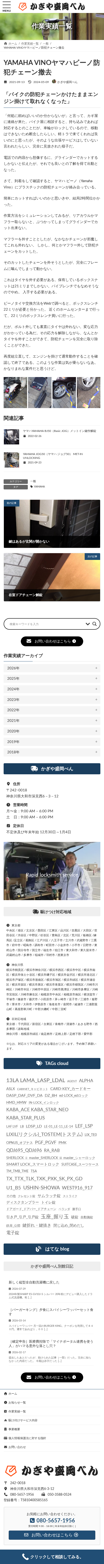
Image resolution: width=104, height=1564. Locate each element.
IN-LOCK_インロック (44, 1102)
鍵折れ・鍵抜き (36, 1225)
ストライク (70, 1196)
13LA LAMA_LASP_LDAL (35, 1080)
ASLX (10, 1089)
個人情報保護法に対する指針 (27, 1438)
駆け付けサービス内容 (22, 1420)
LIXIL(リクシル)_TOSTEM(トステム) (44, 1134)
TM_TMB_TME (17, 1171)
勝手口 (76, 1209)
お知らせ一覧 (17, 1402)
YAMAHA (39, 487)
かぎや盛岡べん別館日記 (52, 1266)
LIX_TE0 (91, 1135)
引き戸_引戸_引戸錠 (22, 1217)
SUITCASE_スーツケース (80, 1164)
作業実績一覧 (17, 1411)
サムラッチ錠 (49, 1196)
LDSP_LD (34, 1126)
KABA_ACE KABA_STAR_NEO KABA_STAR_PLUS (37, 1114)
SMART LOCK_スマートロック (32, 1164)
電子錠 (12, 1233)
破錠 (74, 1217)
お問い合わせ (17, 1447)
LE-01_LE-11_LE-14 (58, 1126)
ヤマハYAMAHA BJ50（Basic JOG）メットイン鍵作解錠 (59, 430)
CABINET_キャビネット (32, 1089)
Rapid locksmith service (52, 875)
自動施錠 (87, 1217)
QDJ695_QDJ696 (24, 1150)
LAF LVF (12, 1126)
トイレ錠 (48, 1202)
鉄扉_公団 (13, 1225)
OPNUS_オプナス (19, 1143)
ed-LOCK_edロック (73, 1095)
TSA (34, 1171)
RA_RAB (52, 1150)
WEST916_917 (77, 1188)
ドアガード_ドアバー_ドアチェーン (31, 1209)
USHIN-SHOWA (41, 1187)
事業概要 (14, 1429)
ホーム (12, 1393)
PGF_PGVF (45, 1143)
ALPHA (86, 1080)
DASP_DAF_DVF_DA (24, 1095)
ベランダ (64, 1209)
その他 (11, 1196)
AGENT (72, 1081)
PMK (63, 1143)
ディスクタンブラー (22, 1202)
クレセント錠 (26, 1196)
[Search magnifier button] (94, 624)
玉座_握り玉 (55, 1216)
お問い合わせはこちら (53, 641)
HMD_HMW (16, 1102)
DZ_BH (51, 1095)
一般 (33, 481)
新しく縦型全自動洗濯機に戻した (34, 1282)
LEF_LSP (84, 1126)
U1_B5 (13, 1187)
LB (22, 1126)
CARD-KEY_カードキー (70, 1089)
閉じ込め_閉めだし (68, 1225)
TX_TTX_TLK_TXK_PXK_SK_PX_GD (44, 1178)
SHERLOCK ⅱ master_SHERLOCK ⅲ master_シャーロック (50, 1158)
